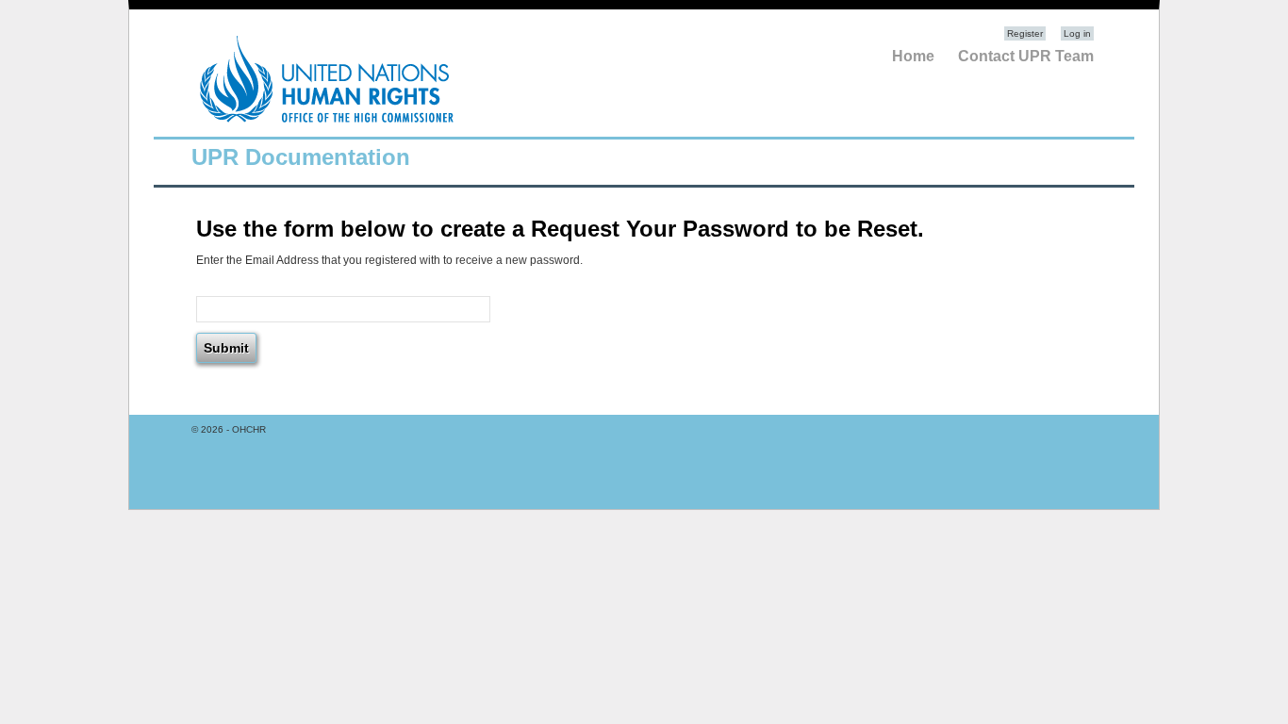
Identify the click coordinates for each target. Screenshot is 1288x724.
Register (1025, 33)
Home (913, 56)
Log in (1077, 33)
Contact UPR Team (1026, 56)
